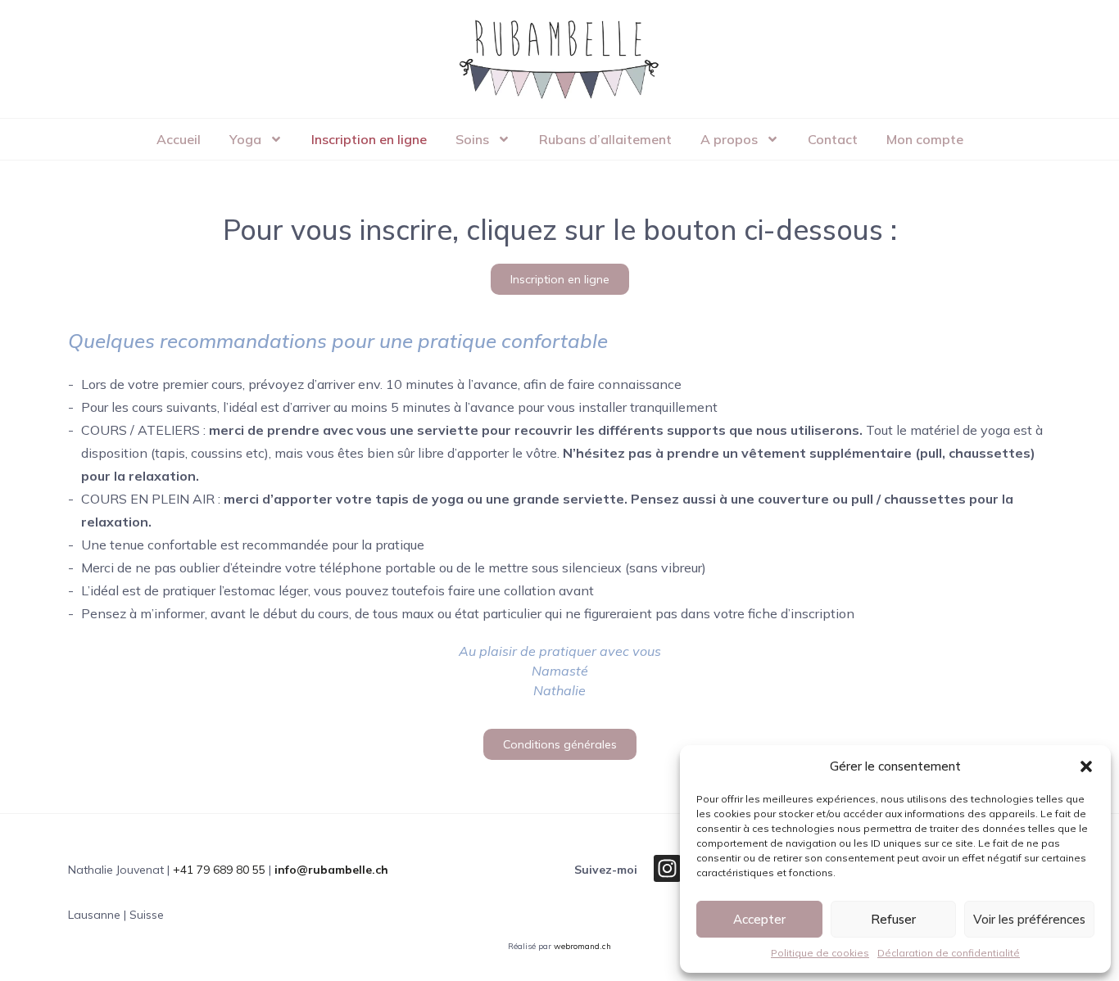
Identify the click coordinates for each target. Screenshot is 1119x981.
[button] (1086, 766)
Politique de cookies (820, 953)
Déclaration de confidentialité (948, 953)
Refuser (893, 919)
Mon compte (924, 139)
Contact (833, 139)
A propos (729, 139)
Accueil (178, 139)
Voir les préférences (1029, 919)
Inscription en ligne (369, 139)
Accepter (759, 919)
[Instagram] (667, 868)
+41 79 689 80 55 (219, 869)
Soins (472, 139)
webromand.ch (582, 946)
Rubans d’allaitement (605, 139)
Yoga (245, 139)
